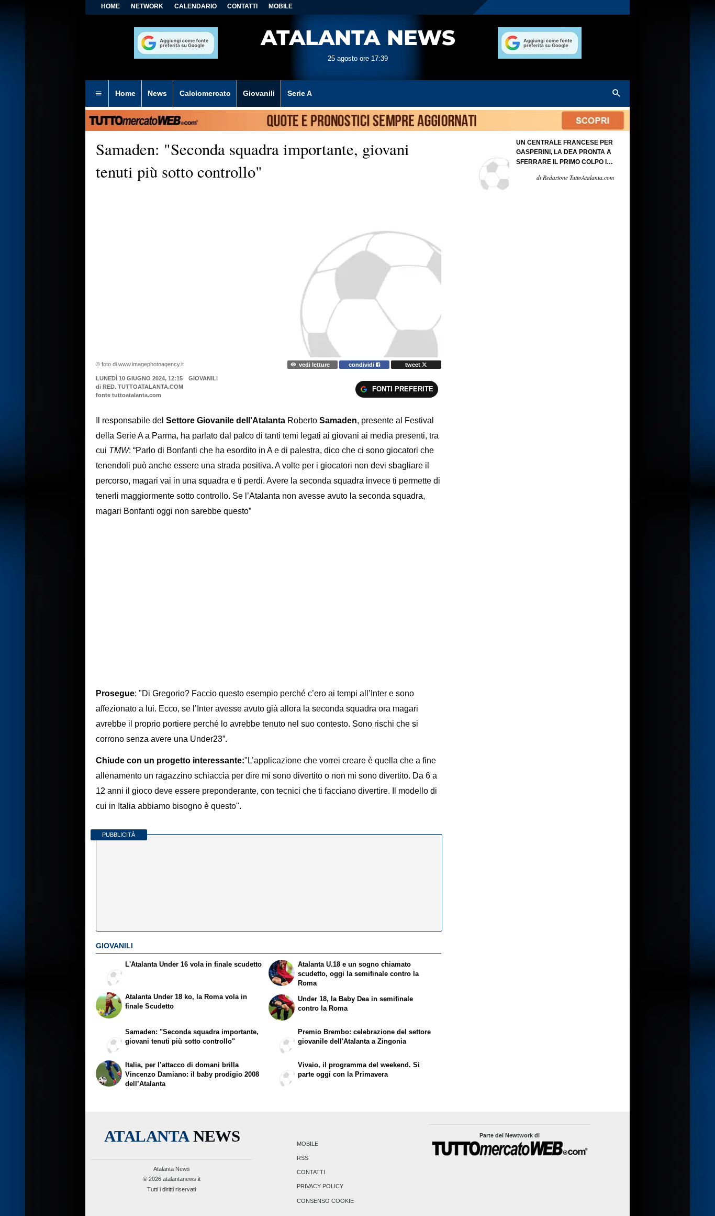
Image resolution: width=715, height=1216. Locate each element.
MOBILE (281, 6)
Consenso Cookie (325, 1201)
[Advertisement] (268, 594)
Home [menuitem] (125, 93)
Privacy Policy (320, 1187)
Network (147, 6)
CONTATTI (242, 6)
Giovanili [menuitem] (259, 93)
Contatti (311, 1172)
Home (110, 6)
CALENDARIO (195, 6)
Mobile (307, 1144)
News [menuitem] (157, 93)
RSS (302, 1158)
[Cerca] (616, 94)
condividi (362, 364)
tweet (413, 364)
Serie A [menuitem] (299, 93)
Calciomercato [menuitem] (205, 93)
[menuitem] (98, 94)
